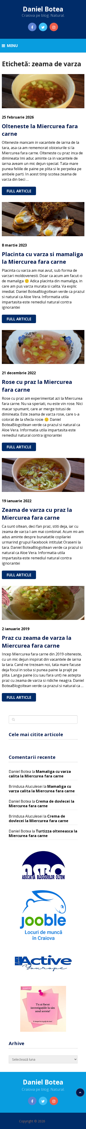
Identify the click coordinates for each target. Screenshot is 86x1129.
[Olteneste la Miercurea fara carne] (43, 91)
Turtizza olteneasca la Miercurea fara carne (43, 833)
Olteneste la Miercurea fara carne (40, 130)
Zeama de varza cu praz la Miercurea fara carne (37, 513)
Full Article (19, 191)
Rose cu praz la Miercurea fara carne (37, 385)
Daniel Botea (43, 9)
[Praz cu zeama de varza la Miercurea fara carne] (43, 603)
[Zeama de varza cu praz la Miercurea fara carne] (43, 475)
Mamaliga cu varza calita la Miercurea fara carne (40, 774)
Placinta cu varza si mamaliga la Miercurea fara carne (42, 258)
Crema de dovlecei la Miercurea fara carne (41, 803)
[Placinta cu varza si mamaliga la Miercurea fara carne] (43, 219)
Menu (12, 45)
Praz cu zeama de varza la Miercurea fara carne (36, 641)
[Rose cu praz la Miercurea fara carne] (43, 347)
